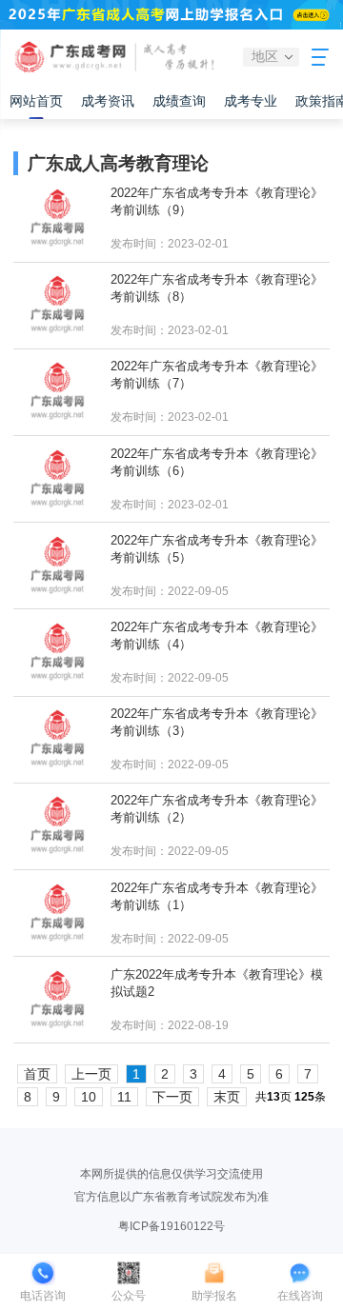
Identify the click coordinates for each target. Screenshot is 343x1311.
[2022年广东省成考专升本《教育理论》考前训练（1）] (57, 913)
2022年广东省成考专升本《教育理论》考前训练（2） (217, 808)
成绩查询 (179, 101)
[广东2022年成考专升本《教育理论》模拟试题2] (57, 1000)
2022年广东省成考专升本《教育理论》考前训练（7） (217, 374)
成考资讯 (107, 101)
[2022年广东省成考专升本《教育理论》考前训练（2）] (57, 826)
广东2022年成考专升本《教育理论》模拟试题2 (217, 983)
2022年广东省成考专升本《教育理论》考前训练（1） (217, 896)
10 (88, 1096)
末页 (226, 1096)
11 (124, 1096)
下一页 (172, 1096)
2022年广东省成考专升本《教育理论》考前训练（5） (217, 549)
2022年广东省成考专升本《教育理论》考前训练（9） (217, 201)
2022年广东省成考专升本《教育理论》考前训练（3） (217, 722)
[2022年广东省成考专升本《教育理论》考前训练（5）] (57, 566)
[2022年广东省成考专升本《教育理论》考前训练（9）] (57, 218)
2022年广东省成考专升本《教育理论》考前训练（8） (217, 288)
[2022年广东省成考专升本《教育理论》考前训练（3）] (57, 739)
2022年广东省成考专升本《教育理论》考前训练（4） (217, 635)
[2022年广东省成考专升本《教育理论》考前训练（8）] (57, 305)
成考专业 (250, 101)
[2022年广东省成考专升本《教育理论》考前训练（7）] (57, 392)
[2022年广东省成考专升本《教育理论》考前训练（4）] (57, 652)
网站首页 (36, 101)
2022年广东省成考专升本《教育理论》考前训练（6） (217, 462)
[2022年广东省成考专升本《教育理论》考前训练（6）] (57, 479)
